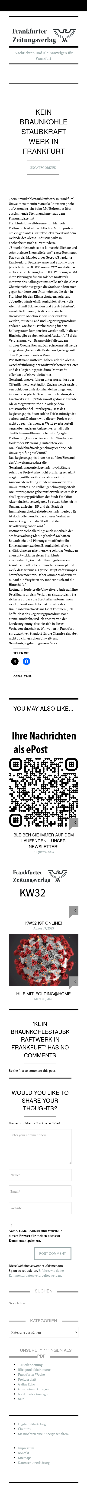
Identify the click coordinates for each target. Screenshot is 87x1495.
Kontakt (23, 1453)
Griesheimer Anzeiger (33, 1389)
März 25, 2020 (43, 999)
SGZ (21, 1399)
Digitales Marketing (32, 1424)
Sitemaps (24, 1457)
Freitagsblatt (27, 1379)
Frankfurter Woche (31, 1374)
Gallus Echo (26, 1384)
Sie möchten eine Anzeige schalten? (43, 1434)
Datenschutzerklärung (34, 1462)
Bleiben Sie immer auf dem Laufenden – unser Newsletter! (43, 840)
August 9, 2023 (43, 851)
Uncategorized (43, 167)
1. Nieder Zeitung (30, 1364)
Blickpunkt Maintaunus (34, 1369)
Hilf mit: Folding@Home (43, 993)
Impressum (26, 1448)
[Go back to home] (43, 33)
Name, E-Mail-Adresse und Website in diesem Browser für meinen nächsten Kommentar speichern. (35, 1235)
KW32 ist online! (43, 923)
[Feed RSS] (12, 5)
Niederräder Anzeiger (33, 1394)
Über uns (24, 1429)
